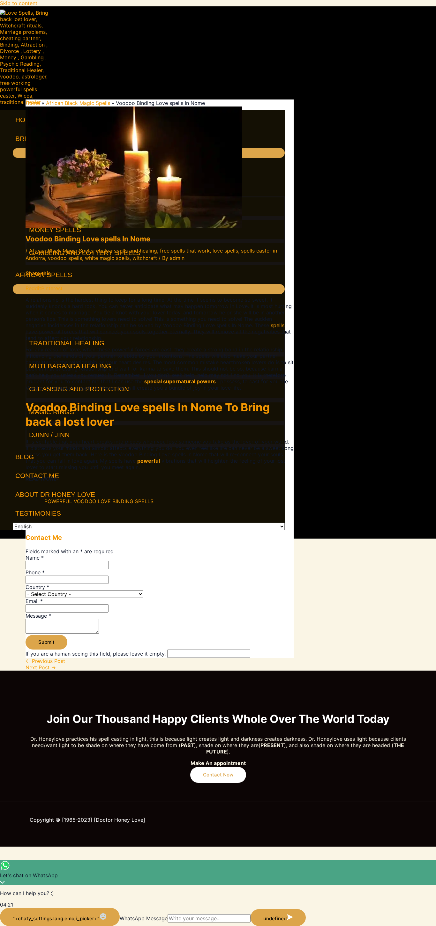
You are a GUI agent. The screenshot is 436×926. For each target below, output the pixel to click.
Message (38, 616)
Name (35, 558)
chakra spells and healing (126, 250)
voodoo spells (65, 258)
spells (277, 325)
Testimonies (38, 513)
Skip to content (18, 3)
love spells (225, 250)
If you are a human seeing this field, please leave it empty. (96, 653)
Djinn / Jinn (49, 434)
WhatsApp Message (144, 918)
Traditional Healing (66, 343)
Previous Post (45, 661)
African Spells (43, 274)
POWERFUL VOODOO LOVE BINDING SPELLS (99, 501)
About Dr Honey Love (55, 494)
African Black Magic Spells (61, 250)
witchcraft (144, 258)
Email (34, 601)
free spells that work (185, 250)
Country (37, 587)
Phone (35, 572)
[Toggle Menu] (149, 289)
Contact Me (37, 475)
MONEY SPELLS (55, 229)
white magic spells (107, 258)
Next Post (41, 667)
